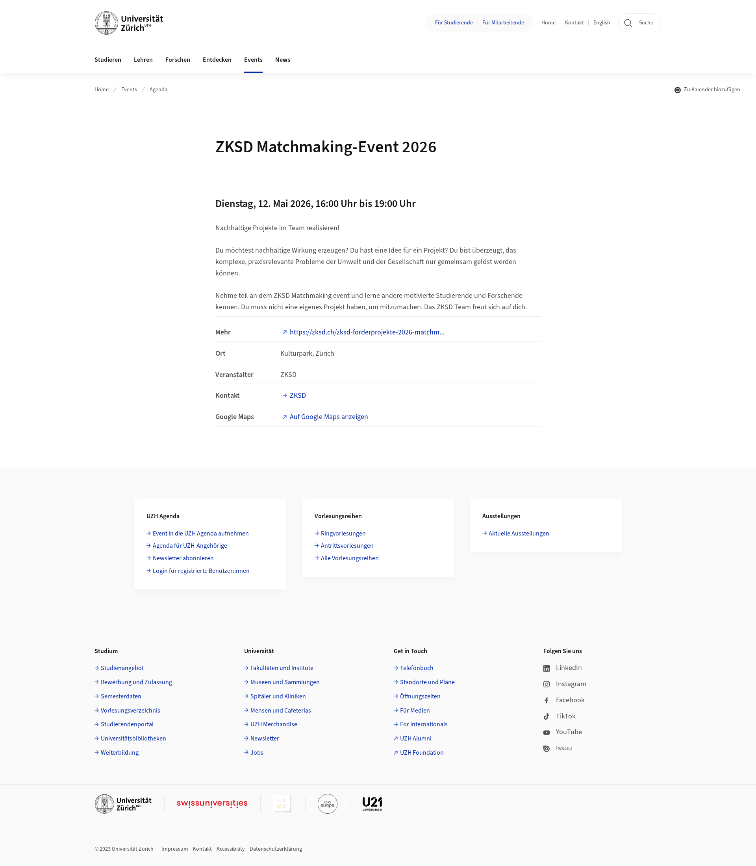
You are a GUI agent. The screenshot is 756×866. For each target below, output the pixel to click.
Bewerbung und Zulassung (136, 682)
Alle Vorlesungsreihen (350, 558)
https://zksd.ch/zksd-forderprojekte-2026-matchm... (367, 332)
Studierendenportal (127, 724)
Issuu (564, 748)
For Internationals (424, 724)
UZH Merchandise (273, 724)
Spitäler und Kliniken (278, 696)
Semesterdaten (121, 696)
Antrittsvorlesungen (347, 545)
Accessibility (231, 849)
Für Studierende (454, 23)
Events (129, 90)
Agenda (158, 90)
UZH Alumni (416, 738)
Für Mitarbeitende (503, 23)
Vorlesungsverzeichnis (130, 710)
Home (548, 23)
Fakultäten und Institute (281, 668)
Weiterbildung (120, 752)
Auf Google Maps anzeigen (329, 417)
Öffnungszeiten (420, 696)
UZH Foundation (422, 752)
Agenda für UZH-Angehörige (190, 545)
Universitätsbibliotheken (133, 738)
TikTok (566, 716)
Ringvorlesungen (343, 533)
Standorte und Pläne (427, 682)
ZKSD (298, 396)
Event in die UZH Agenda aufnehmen (201, 533)
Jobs (256, 752)
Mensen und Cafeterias (280, 710)
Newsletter (264, 738)
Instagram (571, 684)
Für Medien (415, 710)
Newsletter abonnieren (183, 558)
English (601, 23)
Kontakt (574, 23)
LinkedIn (569, 668)
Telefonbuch (417, 668)
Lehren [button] (143, 59)
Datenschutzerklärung (276, 849)
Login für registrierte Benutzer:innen (201, 571)
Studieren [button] (107, 59)
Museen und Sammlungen (285, 682)
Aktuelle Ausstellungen (519, 533)
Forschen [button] (177, 59)
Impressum (174, 849)
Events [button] (253, 59)
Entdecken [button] (217, 59)
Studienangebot (122, 668)
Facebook (570, 700)
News (282, 59)
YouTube (569, 732)
